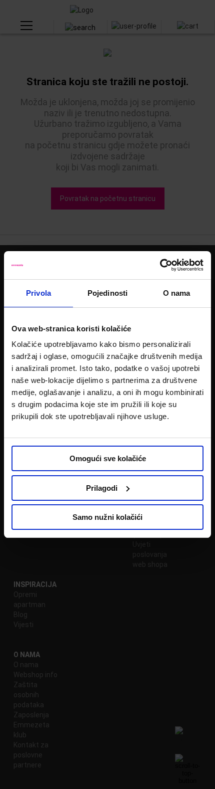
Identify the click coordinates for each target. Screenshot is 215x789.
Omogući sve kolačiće (108, 458)
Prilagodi (102, 488)
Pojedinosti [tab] (108, 293)
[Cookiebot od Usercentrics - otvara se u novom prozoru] (160, 265)
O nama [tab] (176, 293)
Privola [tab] (38, 293)
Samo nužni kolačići (107, 517)
